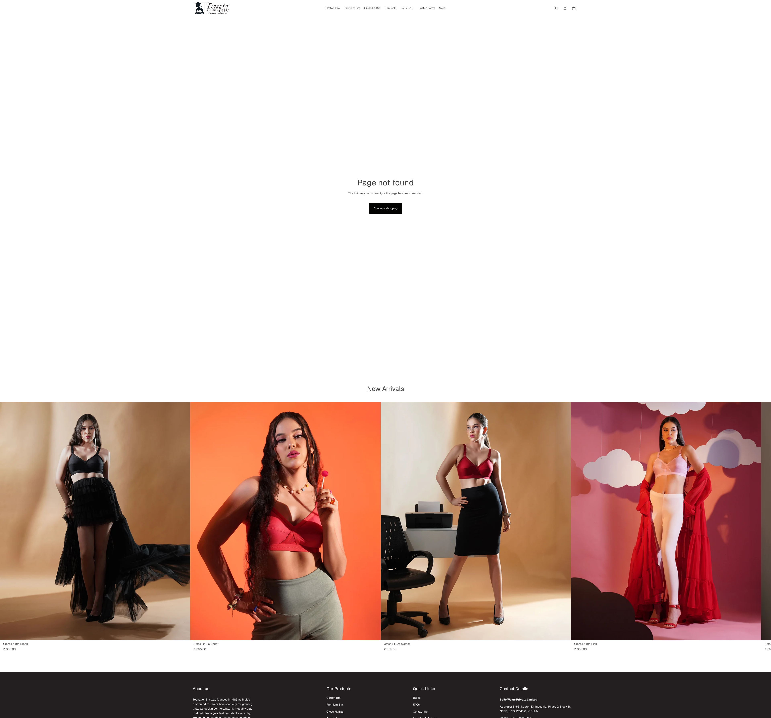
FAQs (416, 704)
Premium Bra (334, 704)
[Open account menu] (565, 8)
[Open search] (556, 8)
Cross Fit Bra (334, 711)
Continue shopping (386, 208)
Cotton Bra (333, 698)
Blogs (416, 698)
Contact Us (420, 711)
